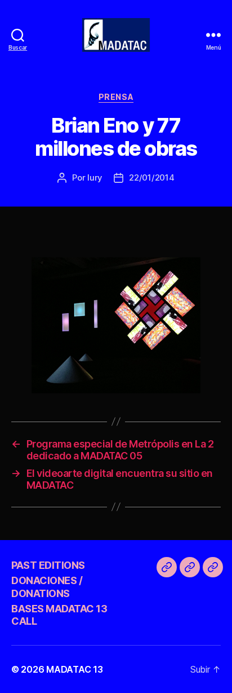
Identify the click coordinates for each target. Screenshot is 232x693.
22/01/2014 (151, 177)
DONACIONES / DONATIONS (46, 586)
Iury (94, 177)
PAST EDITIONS (48, 565)
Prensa (116, 97)
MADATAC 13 (74, 669)
